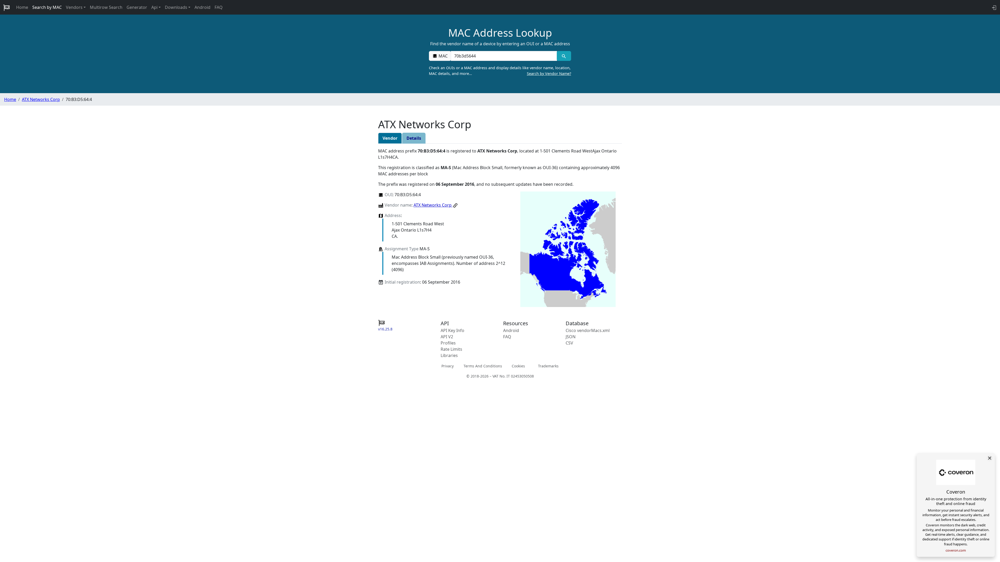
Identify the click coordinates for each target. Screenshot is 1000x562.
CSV (569, 343)
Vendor (390, 138)
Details (414, 138)
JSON (571, 337)
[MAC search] (564, 56)
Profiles (448, 343)
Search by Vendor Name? (549, 73)
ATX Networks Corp (41, 99)
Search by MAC (47, 7)
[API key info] (993, 7)
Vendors (74, 7)
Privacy (447, 365)
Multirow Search (106, 7)
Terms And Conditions (483, 365)
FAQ (219, 7)
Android (202, 7)
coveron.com (956, 550)
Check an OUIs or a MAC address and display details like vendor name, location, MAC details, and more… (500, 70)
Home (22, 7)
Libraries (449, 355)
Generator (137, 7)
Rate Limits (451, 349)
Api (154, 7)
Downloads (176, 7)
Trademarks (548, 365)
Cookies (518, 365)
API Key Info (452, 330)
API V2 (447, 337)
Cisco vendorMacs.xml (588, 330)
